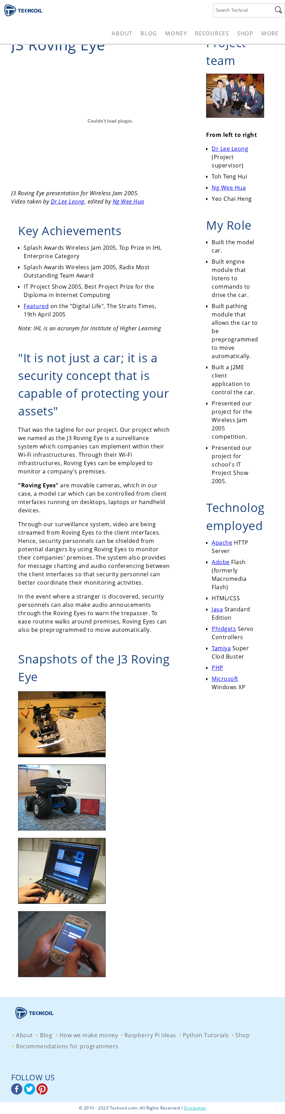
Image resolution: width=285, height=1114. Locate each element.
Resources (212, 33)
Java (217, 609)
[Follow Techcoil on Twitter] (30, 1092)
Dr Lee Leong (67, 201)
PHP (217, 667)
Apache (222, 542)
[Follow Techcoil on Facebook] (17, 1092)
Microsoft (225, 679)
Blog (148, 33)
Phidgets (224, 629)
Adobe (221, 562)
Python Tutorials (206, 1035)
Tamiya (221, 648)
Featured (36, 306)
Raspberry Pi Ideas (150, 1035)
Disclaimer (195, 1108)
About (122, 33)
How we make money (88, 1035)
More (270, 33)
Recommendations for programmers (67, 1046)
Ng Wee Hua (128, 201)
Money (176, 33)
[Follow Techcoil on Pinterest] (42, 1092)
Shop (245, 33)
